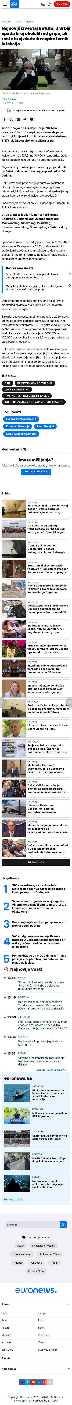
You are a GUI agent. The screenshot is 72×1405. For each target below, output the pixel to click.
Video (41, 1342)
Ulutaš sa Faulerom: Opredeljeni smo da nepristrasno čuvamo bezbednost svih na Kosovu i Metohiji (46, 809)
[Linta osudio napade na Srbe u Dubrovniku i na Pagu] (14, 728)
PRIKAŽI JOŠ (12, 1199)
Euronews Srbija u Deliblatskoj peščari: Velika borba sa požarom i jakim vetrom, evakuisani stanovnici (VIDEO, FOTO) (47, 509)
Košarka (23, 1036)
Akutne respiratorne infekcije (27, 395)
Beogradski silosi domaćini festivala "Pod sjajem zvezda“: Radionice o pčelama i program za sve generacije (48, 569)
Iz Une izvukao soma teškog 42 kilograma (49, 1114)
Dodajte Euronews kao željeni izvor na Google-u (38, 110)
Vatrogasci (36, 1262)
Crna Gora (7, 1349)
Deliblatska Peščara (43, 1245)
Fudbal (18, 1262)
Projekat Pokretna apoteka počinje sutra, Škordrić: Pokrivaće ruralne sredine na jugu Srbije (46, 749)
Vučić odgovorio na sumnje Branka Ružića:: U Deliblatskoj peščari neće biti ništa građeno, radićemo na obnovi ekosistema (39, 941)
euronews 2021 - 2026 (35, 1397)
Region (22, 977)
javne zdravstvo (17, 389)
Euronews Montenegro (21, 418)
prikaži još (36, 862)
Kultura (5, 1327)
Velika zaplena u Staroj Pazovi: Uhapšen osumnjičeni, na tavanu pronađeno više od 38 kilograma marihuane (47, 609)
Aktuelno (33, 542)
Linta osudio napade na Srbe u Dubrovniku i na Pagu (47, 727)
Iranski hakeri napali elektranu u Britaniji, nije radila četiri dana (47, 1184)
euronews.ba (18, 1078)
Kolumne (6, 1342)
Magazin (6, 1335)
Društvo (30, 21)
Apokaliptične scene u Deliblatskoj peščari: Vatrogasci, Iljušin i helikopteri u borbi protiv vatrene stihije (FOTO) (47, 549)
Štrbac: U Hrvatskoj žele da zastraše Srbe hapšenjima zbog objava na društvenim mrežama (41, 986)
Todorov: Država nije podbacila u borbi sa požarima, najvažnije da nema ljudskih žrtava (48, 709)
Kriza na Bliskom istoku (21, 433)
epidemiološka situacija (35, 383)
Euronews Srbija (22, 1254)
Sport (41, 1327)
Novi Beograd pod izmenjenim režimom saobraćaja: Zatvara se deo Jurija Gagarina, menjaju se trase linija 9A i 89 (47, 589)
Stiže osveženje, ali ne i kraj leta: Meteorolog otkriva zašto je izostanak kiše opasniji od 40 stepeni (38, 889)
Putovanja (43, 1335)
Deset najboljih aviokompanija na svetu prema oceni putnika (39, 923)
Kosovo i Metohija (17, 426)
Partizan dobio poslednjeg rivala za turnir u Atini (40, 1043)
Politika (32, 662)
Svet (4, 1320)
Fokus (36, 1177)
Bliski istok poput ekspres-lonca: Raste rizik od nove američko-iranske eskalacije (49, 1095)
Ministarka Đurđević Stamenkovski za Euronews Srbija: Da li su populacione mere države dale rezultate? (46, 769)
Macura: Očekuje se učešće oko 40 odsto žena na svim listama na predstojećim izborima (45, 689)
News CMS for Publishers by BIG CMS (36, 1400)
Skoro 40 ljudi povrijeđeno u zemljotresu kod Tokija (49, 1137)
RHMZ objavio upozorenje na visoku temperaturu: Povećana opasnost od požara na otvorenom (47, 649)
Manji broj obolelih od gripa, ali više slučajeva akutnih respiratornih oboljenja (34, 288)
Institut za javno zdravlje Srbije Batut (34, 402)
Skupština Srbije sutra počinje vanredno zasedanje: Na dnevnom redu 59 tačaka (47, 669)
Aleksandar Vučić (49, 1254)
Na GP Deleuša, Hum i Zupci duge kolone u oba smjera (49, 1160)
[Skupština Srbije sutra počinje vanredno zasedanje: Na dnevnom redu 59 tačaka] (14, 668)
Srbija (18, 21)
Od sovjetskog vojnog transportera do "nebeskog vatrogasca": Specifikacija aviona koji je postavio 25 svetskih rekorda (46, 529)
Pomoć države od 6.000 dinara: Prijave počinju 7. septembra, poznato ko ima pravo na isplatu (39, 959)
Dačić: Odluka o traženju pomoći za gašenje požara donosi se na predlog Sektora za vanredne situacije (47, 789)
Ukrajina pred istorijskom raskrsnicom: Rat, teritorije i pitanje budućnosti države (41, 1061)
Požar (20, 1245)
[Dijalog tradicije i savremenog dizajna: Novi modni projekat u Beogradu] (69, 702)
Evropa (22, 1053)
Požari (54, 1262)
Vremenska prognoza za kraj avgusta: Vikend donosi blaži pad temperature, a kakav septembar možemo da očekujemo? (39, 906)
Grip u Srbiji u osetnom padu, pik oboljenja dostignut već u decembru (32, 276)
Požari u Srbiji (36, 1271)
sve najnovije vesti (50, 1070)
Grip (8, 383)
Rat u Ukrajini (45, 426)
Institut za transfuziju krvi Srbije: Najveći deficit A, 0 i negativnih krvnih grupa (45, 629)
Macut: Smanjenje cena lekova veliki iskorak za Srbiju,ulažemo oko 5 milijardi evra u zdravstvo (47, 829)
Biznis (41, 1320)
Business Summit (47, 1349)
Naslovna (6, 21)
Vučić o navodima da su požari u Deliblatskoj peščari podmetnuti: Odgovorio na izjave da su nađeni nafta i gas (47, 849)
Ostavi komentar (36, 471)
